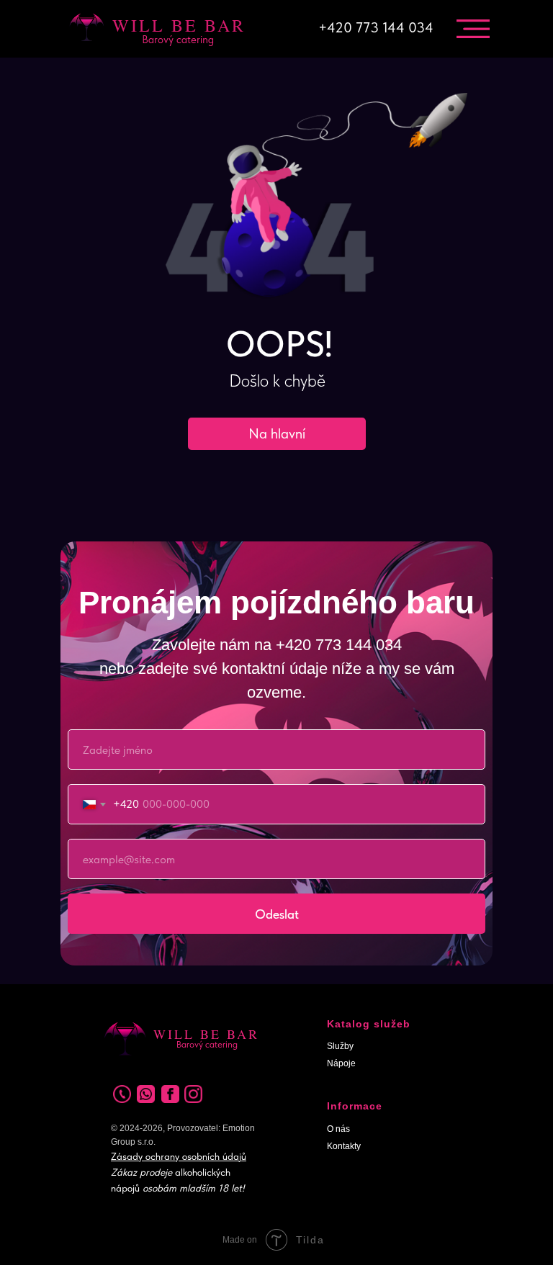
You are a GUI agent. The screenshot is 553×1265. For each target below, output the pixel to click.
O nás (338, 1129)
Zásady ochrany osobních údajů (178, 1156)
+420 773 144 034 (375, 27)
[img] (473, 28)
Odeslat (277, 914)
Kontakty (344, 1146)
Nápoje (341, 1063)
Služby (340, 1046)
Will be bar (179, 25)
